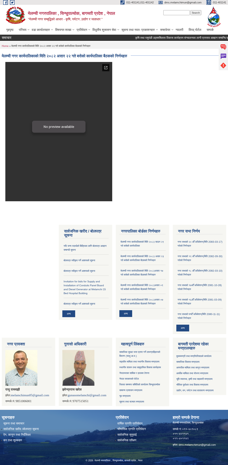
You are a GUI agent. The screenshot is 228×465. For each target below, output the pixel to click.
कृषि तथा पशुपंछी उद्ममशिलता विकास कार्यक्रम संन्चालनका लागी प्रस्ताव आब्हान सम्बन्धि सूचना (178, 37)
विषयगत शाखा (63, 30)
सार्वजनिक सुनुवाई (127, 434)
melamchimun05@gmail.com (30, 395)
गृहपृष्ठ (10, 30)
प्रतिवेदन (82, 30)
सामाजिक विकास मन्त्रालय (188, 361)
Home (5, 45)
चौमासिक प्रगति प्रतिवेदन (131, 429)
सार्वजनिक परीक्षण (126, 440)
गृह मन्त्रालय (125, 395)
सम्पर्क (210, 30)
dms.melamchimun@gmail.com (197, 444)
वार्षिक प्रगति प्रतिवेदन (129, 423)
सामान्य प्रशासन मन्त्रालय (130, 390)
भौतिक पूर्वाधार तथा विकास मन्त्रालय (192, 384)
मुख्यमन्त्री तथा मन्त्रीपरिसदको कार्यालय (193, 356)
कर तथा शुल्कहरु (12, 440)
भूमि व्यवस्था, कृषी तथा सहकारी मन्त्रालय (194, 379)
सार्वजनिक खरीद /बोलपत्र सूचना (21, 429)
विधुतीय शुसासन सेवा (104, 30)
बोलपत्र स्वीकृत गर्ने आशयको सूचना (79, 260)
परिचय (22, 30)
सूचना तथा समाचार (13, 423)
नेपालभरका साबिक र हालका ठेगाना (134, 373)
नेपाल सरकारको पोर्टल (129, 378)
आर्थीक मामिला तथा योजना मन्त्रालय (192, 373)
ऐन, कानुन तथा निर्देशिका (17, 434)
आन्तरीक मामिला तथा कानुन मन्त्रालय (192, 367)
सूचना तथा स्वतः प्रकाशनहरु (138, 30)
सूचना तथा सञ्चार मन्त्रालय (131, 401)
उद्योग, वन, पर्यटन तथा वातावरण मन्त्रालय (195, 390)
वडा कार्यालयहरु (41, 30)
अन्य (69, 313)
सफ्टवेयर (165, 30)
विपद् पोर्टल (195, 30)
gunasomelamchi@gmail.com (87, 395)
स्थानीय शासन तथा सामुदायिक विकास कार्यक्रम (140, 367)
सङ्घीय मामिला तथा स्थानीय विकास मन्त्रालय (139, 361)
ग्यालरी (179, 30)
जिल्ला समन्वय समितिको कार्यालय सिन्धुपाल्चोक (139, 384)
